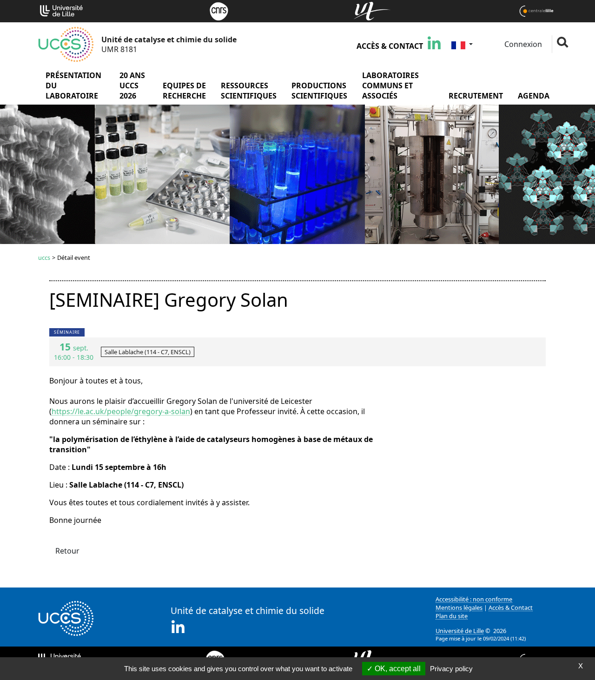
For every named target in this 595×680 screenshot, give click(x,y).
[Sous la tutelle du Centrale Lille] (536, 10)
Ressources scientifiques (249, 90)
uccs (44, 257)
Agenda (533, 96)
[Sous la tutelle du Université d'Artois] (372, 10)
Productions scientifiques (319, 90)
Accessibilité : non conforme (474, 599)
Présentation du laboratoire (73, 85)
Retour (67, 551)
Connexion (522, 44)
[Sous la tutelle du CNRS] (219, 10)
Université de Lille (460, 631)
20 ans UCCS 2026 (132, 85)
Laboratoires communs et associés (390, 85)
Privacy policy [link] (451, 669)
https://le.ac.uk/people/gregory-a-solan (121, 411)
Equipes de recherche (184, 90)
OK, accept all (397, 669)
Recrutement (476, 96)
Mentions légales (459, 607)
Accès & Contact (390, 46)
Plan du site (452, 616)
